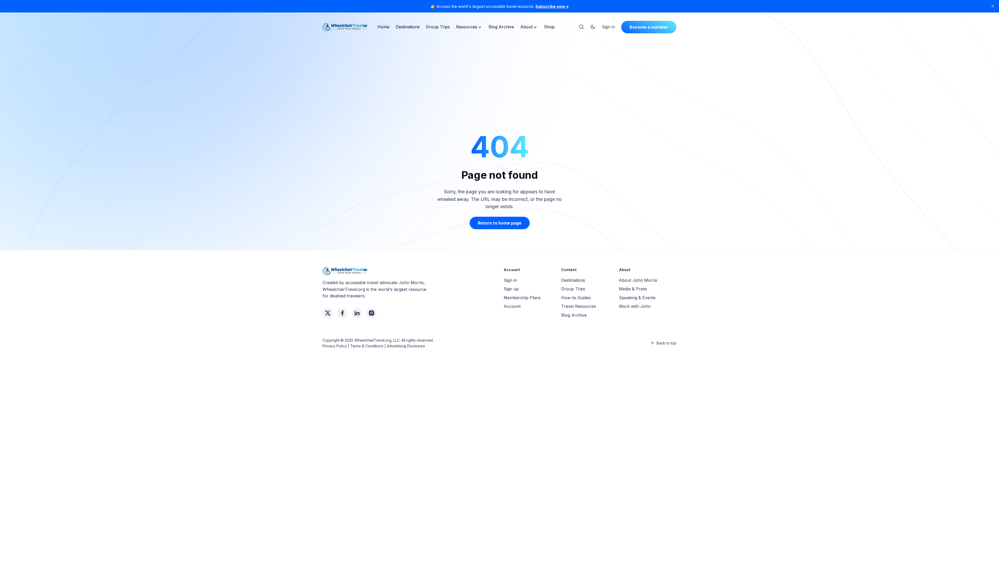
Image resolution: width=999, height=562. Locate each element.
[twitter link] (328, 313)
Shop (549, 26)
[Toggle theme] (592, 27)
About (526, 26)
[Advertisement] (499, 76)
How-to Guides (576, 297)
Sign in (608, 26)
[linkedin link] (357, 313)
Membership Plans (522, 297)
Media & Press (633, 288)
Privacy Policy (335, 346)
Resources (466, 26)
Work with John (635, 306)
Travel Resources (578, 306)
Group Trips (438, 26)
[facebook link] (342, 313)
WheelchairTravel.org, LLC (377, 340)
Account (512, 306)
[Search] (581, 27)
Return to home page (499, 223)
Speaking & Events (637, 297)
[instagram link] (371, 313)
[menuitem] (383, 27)
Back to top (666, 343)
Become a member (649, 27)
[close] (993, 6)
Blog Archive (501, 26)
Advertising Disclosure (406, 346)
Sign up (511, 288)
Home (383, 26)
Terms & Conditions (366, 346)
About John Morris (638, 280)
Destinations (408, 26)
